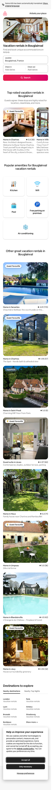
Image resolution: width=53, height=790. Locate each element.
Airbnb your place (37, 13)
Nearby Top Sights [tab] (32, 691)
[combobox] (25, 60)
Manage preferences (25, 773)
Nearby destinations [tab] (11, 691)
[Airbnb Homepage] (5, 13)
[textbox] (14, 69)
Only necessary (25, 767)
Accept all (25, 760)
